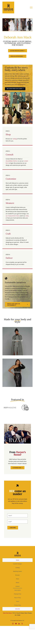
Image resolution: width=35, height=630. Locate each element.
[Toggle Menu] (31, 7)
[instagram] (13, 623)
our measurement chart (12, 216)
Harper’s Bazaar (20, 453)
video (27, 216)
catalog (15, 139)
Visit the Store (7, 613)
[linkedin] (19, 623)
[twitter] (22, 623)
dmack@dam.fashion (12, 161)
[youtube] (16, 623)
